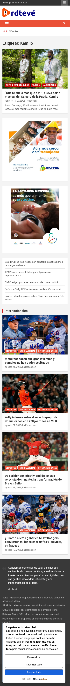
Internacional (27, 351)
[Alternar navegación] (6, 23)
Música (36, 85)
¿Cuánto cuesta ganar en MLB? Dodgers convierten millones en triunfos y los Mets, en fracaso (33, 541)
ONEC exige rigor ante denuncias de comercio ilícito (32, 282)
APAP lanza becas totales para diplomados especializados (33, 605)
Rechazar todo (34, 664)
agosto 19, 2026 (13, 550)
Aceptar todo (34, 672)
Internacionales (16, 311)
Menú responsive (64, 3)
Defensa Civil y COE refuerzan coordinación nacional (33, 289)
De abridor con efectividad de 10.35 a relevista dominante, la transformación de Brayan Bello (33, 479)
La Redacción (30, 100)
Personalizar (34, 657)
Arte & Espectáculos (17, 85)
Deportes (11, 351)
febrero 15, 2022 (13, 100)
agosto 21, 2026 (13, 367)
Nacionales (49, 85)
